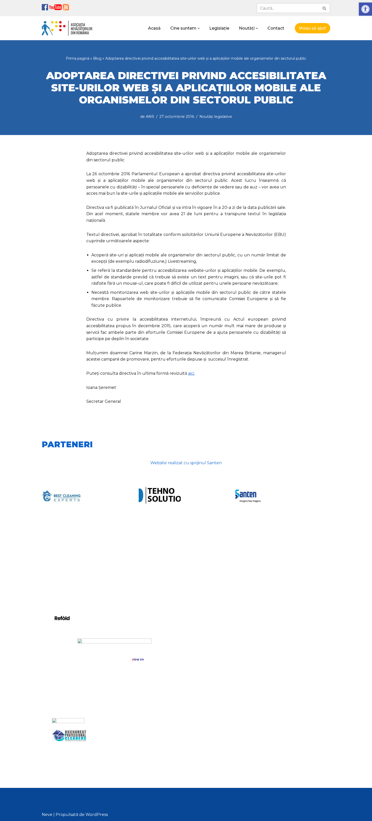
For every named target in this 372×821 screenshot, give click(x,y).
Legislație (219, 28)
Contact (275, 28)
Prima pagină (77, 58)
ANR (150, 116)
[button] (365, 9)
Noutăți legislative (215, 116)
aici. (191, 373)
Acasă (154, 28)
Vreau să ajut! (312, 28)
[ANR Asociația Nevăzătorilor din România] (67, 28)
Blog (97, 58)
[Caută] (324, 8)
